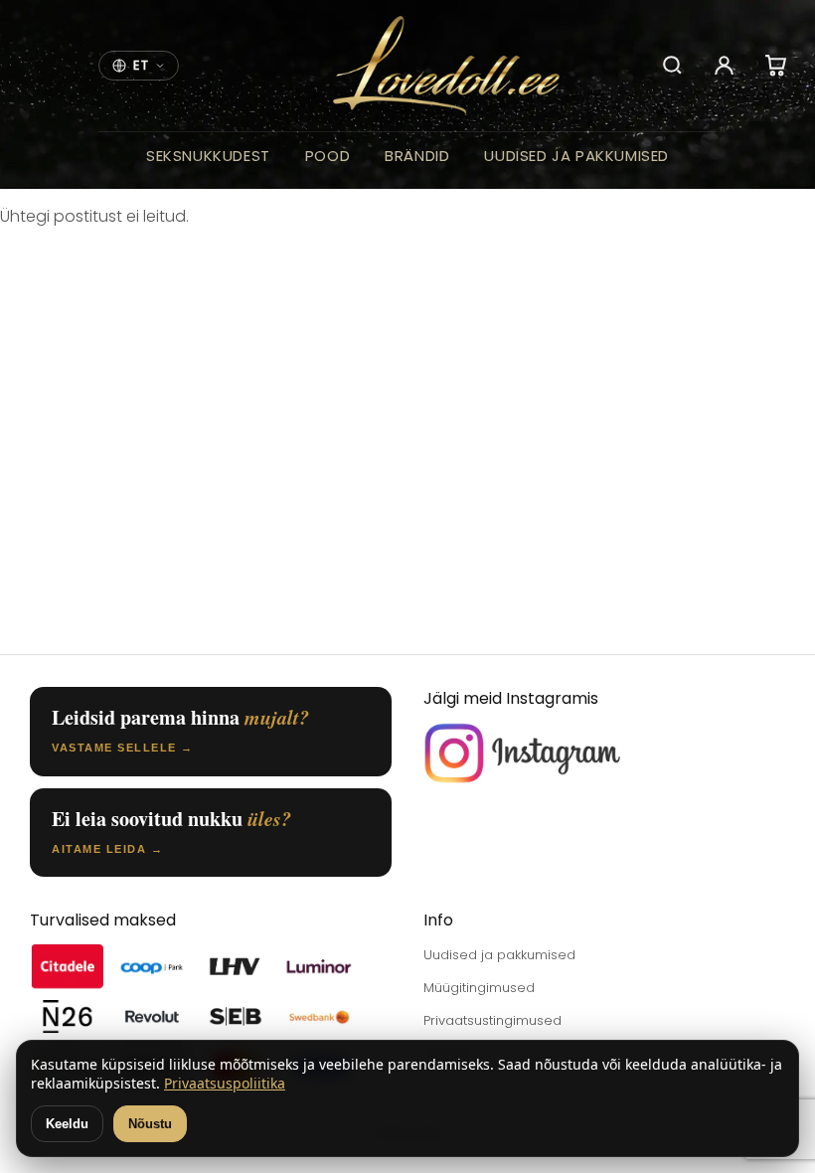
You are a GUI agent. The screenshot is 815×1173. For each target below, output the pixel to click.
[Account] (724, 65)
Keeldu (67, 1123)
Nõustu (150, 1123)
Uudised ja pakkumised (576, 155)
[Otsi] (673, 65)
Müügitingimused (479, 987)
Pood (327, 155)
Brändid (417, 155)
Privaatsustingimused (492, 1020)
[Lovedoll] (447, 65)
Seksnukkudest (208, 155)
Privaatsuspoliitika (224, 1083)
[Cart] (776, 65)
